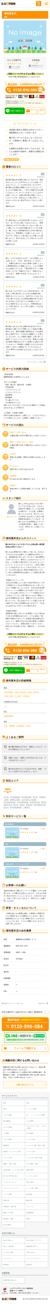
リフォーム (29, 1206)
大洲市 (6, 800)
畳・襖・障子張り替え (10, 1176)
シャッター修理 (31, 1109)
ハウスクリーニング (9, 1182)
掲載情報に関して (32, 1246)
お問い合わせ (30, 1252)
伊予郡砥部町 (15, 797)
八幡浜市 (26, 807)
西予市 (15, 805)
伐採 (29, 1012)
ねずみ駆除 (29, 1133)
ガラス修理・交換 (32, 1164)
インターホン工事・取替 (34, 1158)
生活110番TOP (7, 1012)
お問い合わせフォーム (25, 1084)
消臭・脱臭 (29, 1182)
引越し (28, 1219)
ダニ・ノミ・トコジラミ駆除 (35, 1115)
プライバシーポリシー (33, 1258)
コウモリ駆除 (7, 1139)
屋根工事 (6, 1200)
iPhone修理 (7, 1225)
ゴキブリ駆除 (7, 1127)
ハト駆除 (6, 1133)
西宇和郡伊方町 (40, 805)
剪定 (4, 1103)
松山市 (6, 807)
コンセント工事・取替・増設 (35, 1145)
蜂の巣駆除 (6, 1121)
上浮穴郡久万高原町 (29, 800)
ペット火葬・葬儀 (32, 1188)
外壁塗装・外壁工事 (9, 1206)
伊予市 (35, 797)
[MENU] (46, 3)
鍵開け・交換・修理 (9, 1164)
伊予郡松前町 (26, 797)
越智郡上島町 (15, 800)
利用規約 (6, 1265)
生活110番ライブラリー (34, 1240)
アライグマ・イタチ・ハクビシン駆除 (36, 1127)
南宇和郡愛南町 (16, 807)
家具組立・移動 (8, 1219)
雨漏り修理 (29, 1170)
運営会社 (29, 1265)
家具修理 (29, 1194)
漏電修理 (6, 1145)
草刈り (5, 1109)
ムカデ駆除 (29, 1121)
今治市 (6, 797)
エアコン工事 (30, 1151)
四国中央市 (8, 805)
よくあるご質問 (8, 1252)
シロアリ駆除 (7, 1115)
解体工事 (29, 1200)
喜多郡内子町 (35, 802)
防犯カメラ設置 (8, 1212)
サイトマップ (7, 1258)
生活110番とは (8, 1240)
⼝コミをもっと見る (35, 362)
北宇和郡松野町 (23, 802)
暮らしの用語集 (8, 1246)
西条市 (43, 802)
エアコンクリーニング (10, 1188)
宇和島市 (42, 797)
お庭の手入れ (21, 1012)
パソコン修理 (7, 1194)
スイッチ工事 (7, 1158)
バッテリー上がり (32, 1176)
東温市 (22, 805)
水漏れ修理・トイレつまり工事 (13, 1170)
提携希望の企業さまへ (10, 1280)
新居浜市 (29, 805)
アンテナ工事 (30, 1139)
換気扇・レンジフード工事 (12, 1151)
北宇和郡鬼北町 (10, 802)
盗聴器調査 (29, 1212)
